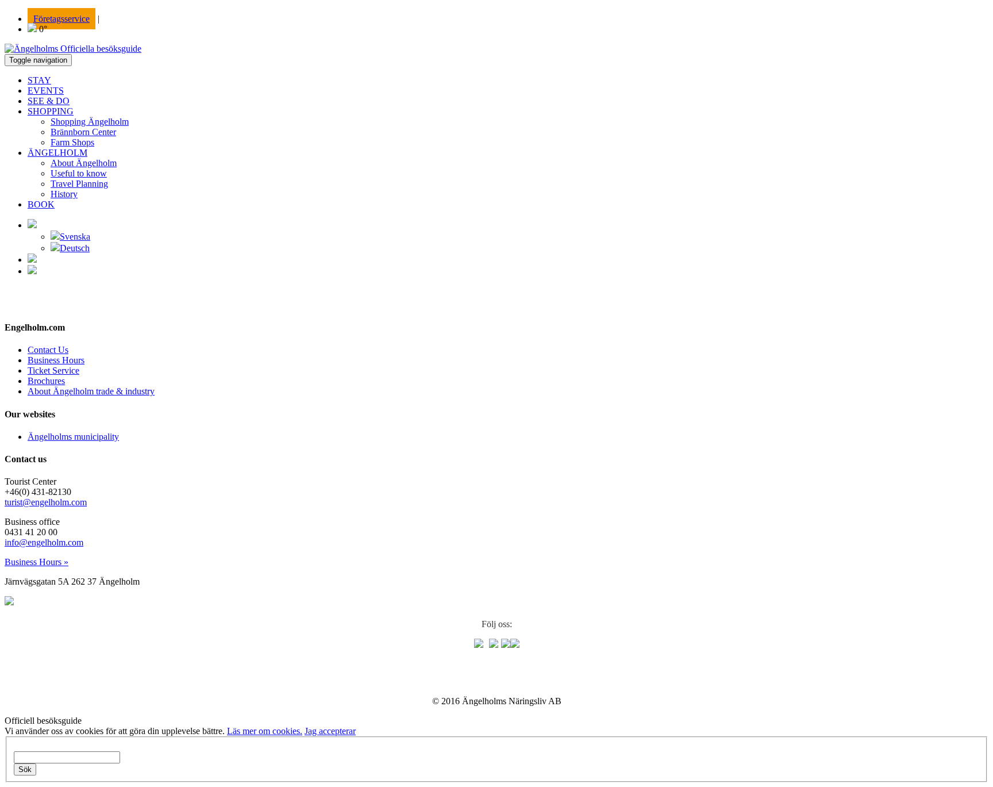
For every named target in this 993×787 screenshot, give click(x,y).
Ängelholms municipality (73, 437)
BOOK (41, 204)
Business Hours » (36, 562)
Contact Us (48, 350)
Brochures (46, 381)
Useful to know (79, 173)
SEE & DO (49, 101)
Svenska (75, 236)
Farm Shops (72, 142)
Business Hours (56, 360)
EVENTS (46, 90)
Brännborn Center (83, 132)
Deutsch (75, 248)
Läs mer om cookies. (264, 731)
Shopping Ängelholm (90, 121)
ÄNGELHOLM (57, 153)
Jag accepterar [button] (330, 731)
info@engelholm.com (44, 542)
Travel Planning (79, 184)
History (64, 194)
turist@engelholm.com (46, 502)
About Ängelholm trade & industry (91, 391)
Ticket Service (53, 370)
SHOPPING (51, 111)
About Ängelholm (84, 163)
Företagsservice (61, 19)
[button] (32, 225)
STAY (39, 80)
